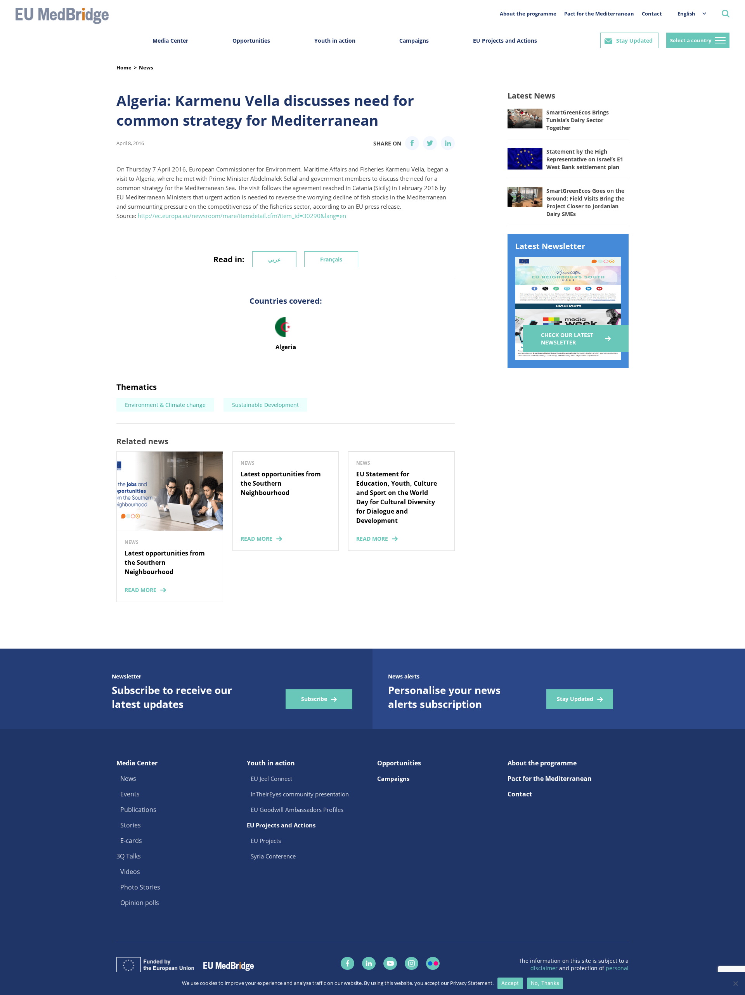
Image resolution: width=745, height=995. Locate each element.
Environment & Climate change (165, 404)
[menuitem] (688, 13)
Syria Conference (273, 856)
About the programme (528, 13)
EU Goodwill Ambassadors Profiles (297, 809)
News (146, 67)
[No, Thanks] (735, 983)
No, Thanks (545, 983)
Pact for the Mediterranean (599, 13)
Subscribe (314, 699)
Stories (130, 825)
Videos (130, 871)
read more (140, 590)
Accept (510, 983)
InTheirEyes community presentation (300, 794)
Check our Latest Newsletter (567, 338)
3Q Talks (128, 856)
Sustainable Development (265, 404)
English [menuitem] (686, 13)
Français (331, 259)
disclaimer (544, 968)
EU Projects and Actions (505, 40)
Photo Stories (140, 887)
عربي (274, 259)
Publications (138, 809)
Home (124, 67)
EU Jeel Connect (271, 778)
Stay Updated (634, 40)
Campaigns (414, 40)
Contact (652, 13)
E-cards (131, 840)
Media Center (170, 40)
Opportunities (251, 40)
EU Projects (266, 840)
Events (130, 794)
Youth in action (334, 40)
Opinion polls (139, 902)
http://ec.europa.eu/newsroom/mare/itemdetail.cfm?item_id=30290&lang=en (242, 216)
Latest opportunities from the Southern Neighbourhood (165, 562)
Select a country (690, 40)
